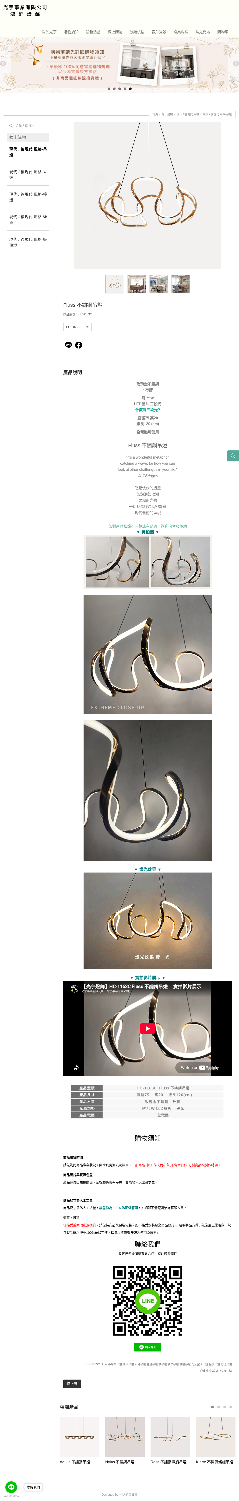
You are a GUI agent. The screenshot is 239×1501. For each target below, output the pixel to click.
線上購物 (115, 32)
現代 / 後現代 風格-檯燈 (28, 197)
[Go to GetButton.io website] (11, 1496)
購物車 (222, 32)
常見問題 (202, 32)
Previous (3, 63)
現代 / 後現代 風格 (188, 114)
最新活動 (93, 32)
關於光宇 (49, 32)
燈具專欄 (180, 32)
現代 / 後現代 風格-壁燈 (28, 220)
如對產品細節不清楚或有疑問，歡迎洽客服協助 (148, 526)
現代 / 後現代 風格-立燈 (28, 175)
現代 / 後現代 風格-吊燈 (217, 114)
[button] (212, 1407)
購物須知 (71, 32)
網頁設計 (131, 1494)
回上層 (72, 1384)
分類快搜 (137, 32)
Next (235, 63)
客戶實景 (158, 32)
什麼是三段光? (147, 410)
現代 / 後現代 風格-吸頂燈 (28, 242)
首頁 (155, 114)
